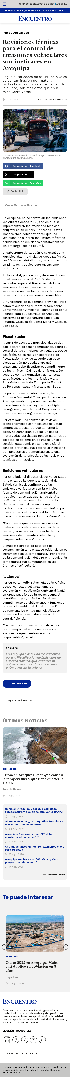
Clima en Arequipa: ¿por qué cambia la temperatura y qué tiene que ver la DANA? (33, 779)
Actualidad (21, 32)
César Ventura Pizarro (21, 205)
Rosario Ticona (12, 789)
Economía (12, 956)
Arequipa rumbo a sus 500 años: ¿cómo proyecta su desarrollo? (31, 861)
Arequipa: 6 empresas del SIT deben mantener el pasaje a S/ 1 (29, 835)
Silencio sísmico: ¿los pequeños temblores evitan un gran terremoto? (34, 823)
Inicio (6, 32)
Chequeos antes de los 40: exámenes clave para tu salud (34, 848)
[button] (23, 166)
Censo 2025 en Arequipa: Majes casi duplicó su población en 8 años (35, 11)
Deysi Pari (12, 977)
